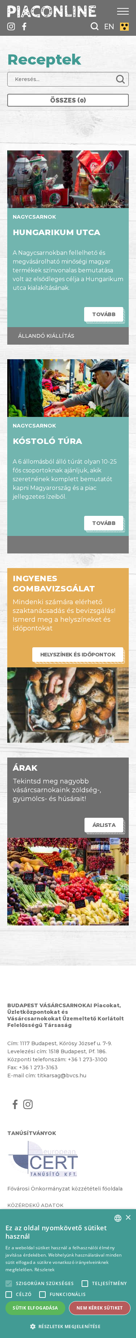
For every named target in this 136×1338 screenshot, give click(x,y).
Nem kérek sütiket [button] (100, 1308)
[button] (68, 1326)
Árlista (104, 825)
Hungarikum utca (56, 232)
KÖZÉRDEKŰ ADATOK (35, 1205)
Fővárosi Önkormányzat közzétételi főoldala (65, 1188)
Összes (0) (68, 100)
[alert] (68, 1273)
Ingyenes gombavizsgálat (54, 584)
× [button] (128, 1217)
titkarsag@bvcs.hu (61, 1075)
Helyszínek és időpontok (78, 654)
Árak (25, 768)
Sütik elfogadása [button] (35, 1308)
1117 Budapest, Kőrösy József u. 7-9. (66, 1043)
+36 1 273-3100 (87, 1059)
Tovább (103, 314)
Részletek (44, 1269)
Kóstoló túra (47, 441)
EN (109, 26)
